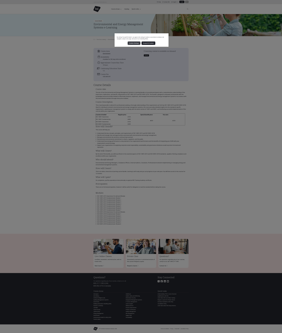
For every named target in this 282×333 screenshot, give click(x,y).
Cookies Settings (134, 43)
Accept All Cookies (148, 43)
